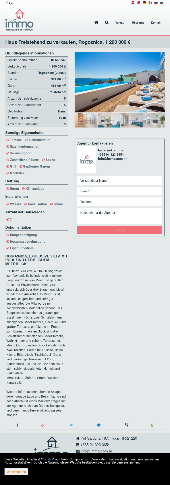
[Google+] (43, 425)
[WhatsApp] (152, 425)
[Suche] (107, 22)
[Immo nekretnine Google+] (11, 3)
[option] (86, 120)
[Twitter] (71, 425)
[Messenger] (99, 425)
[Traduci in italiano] (150, 2)
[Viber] (126, 425)
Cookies (47, 459)
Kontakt (156, 23)
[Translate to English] (138, 2)
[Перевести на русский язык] (156, 2)
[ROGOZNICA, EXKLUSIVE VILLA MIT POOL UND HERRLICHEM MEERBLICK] (120, 82)
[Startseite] (96, 22)
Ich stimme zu (16, 472)
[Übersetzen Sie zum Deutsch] (144, 2)
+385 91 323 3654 (111, 154)
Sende (119, 230)
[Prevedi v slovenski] (161, 2)
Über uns (138, 23)
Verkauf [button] (120, 23)
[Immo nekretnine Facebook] (6, 3)
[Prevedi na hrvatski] (133, 2)
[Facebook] (17, 425)
